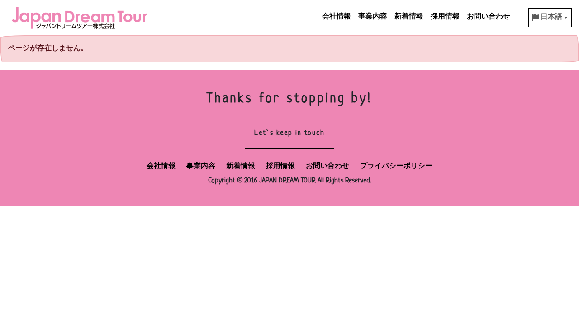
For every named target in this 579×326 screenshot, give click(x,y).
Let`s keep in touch (289, 133)
